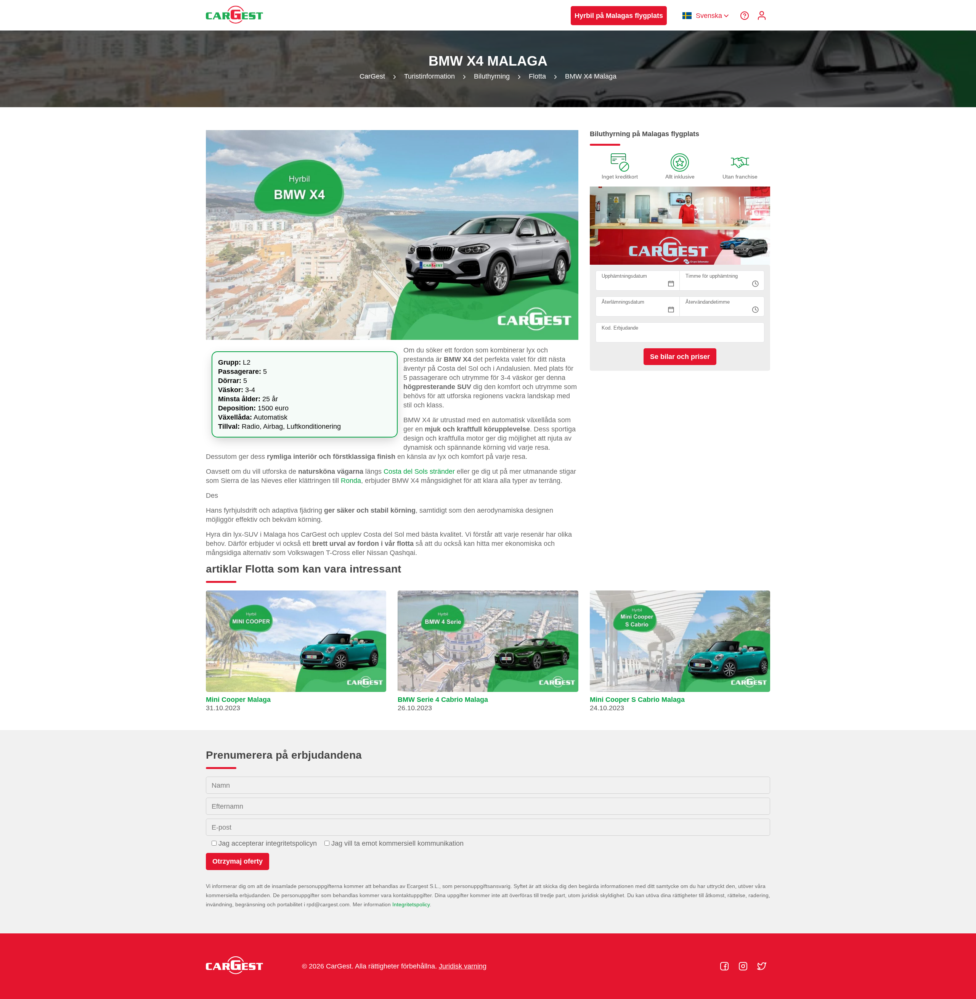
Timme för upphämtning (711, 275)
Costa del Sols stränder (419, 471)
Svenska (709, 15)
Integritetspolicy (411, 904)
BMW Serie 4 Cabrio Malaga (443, 699)
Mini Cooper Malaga (238, 699)
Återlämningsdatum (623, 301)
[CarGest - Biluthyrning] (234, 27)
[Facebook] (725, 966)
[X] (761, 966)
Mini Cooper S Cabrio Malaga (637, 699)
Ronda (351, 480)
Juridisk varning (462, 966)
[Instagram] (744, 966)
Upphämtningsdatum (624, 275)
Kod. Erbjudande (620, 327)
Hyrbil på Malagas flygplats (619, 15)
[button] (296, 654)
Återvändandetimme (707, 301)
